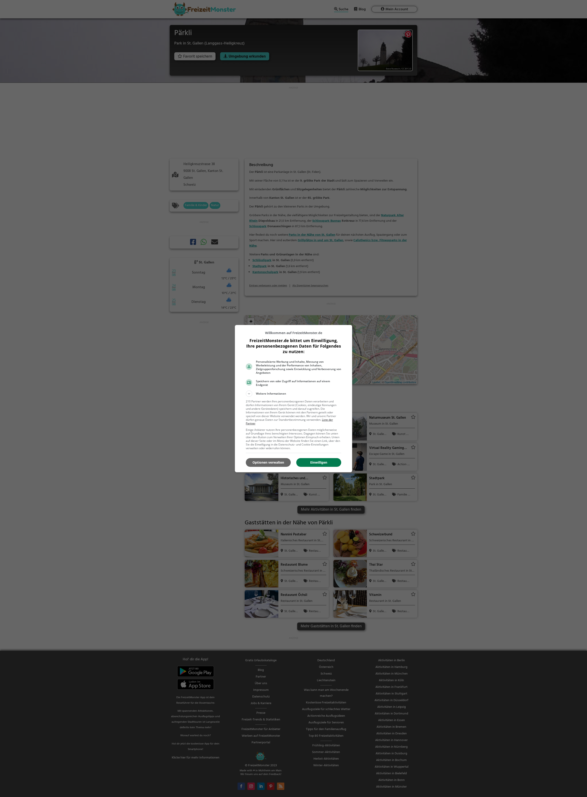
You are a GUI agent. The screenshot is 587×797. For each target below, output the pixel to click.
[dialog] (293, 398)
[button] (293, 393)
